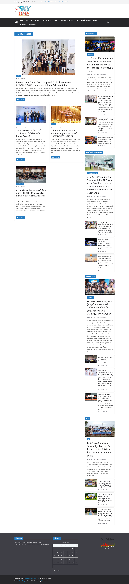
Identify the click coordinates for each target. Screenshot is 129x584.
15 (73, 556)
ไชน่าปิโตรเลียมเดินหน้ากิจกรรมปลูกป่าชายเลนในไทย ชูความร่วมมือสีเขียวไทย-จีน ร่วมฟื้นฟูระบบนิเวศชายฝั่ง (52, 2)
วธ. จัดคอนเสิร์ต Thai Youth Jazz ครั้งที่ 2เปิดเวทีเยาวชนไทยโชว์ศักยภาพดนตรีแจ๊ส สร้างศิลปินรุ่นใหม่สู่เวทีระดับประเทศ (100, 64)
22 (73, 559)
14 (69, 556)
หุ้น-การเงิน (29, 20)
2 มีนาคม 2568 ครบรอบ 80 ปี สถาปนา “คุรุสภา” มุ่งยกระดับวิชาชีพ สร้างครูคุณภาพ (64, 133)
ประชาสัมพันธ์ (32, 24)
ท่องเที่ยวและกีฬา (86, 20)
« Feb (54, 571)
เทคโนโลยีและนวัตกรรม (66, 20)
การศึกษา (37, 20)
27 (65, 562)
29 (73, 562)
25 (58, 562)
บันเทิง (55, 20)
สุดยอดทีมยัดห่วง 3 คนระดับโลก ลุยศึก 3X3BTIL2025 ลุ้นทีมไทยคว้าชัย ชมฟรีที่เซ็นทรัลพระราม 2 (31, 194)
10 (54, 556)
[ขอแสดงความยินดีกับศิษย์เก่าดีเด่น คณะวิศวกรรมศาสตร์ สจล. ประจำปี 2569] (91, 361)
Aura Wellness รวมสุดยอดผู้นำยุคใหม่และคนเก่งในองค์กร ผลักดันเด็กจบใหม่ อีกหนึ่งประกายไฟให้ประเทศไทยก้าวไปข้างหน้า (99, 307)
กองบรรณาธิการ (30, 79)
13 (65, 556)
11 (58, 556)
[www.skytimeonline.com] (16, 22)
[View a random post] (112, 22)
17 (54, 559)
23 (76, 559)
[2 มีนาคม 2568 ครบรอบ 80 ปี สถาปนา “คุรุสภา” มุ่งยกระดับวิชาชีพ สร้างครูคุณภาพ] (66, 114)
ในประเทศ (23, 24)
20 (65, 559)
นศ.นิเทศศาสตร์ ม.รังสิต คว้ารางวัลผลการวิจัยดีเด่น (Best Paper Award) (29, 133)
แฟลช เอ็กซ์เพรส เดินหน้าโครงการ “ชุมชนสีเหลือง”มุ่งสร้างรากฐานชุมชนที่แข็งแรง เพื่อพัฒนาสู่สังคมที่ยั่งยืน (105, 498)
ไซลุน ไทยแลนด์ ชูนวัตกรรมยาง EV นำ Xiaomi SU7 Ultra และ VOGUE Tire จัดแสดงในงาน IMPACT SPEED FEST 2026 (105, 244)
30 (76, 562)
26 (61, 562)
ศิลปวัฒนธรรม (47, 20)
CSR (77, 20)
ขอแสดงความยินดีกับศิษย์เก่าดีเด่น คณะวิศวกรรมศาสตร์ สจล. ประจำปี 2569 (105, 360)
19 (61, 559)
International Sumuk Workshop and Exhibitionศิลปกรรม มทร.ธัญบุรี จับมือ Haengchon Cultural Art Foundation (43, 83)
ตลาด (21, 20)
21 (69, 559)
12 (61, 556)
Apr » (58, 571)
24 (54, 562)
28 (69, 562)
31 (54, 566)
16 (76, 556)
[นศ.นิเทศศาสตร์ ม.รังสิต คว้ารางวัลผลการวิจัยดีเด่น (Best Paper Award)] (31, 114)
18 (58, 559)
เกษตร (95, 20)
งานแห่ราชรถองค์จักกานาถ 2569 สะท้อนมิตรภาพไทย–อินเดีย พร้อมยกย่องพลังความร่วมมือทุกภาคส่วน (105, 140)
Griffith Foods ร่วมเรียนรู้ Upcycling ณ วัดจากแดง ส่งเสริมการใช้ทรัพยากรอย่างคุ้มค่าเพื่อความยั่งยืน (105, 484)
